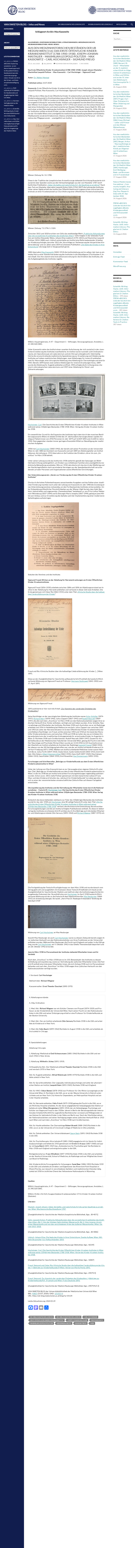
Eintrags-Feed (119, 257)
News (50, 44)
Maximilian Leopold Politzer (41, 1323)
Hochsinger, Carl (35, 424)
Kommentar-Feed (120, 261)
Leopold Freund (85, 745)
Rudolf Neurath (88, 718)
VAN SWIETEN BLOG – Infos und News (24, 24)
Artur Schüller (92, 716)
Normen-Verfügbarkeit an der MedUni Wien (11, 103)
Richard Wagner (83, 813)
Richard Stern (39, 718)
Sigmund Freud (81, 1323)
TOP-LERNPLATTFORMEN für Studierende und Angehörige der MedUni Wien (11, 93)
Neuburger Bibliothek (37, 44)
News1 (56, 44)
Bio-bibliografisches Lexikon (41, 1317)
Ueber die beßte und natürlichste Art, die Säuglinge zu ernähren (73, 185)
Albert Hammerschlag (51, 754)
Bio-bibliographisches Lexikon (68, 1317)
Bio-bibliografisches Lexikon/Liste (71, 24)
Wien (92, 1323)
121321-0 (59, 1293)
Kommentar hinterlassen (67, 64)
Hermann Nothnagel (79, 681)
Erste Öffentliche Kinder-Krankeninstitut (47, 1320)
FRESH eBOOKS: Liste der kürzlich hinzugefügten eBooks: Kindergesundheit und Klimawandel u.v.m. (122, 209)
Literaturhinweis (70, 42)
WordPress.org (119, 266)
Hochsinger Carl (55, 790)
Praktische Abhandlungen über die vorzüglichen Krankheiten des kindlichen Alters (66, 234)
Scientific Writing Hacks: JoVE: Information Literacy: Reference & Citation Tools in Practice (121, 317)
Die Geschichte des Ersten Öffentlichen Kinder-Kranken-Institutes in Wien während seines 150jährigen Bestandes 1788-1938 (65, 804)
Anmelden (117, 252)
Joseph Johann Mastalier (77, 1320)
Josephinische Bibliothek (50, 42)
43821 (34, 1293)
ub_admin (48, 64)
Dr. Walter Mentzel (41, 77)
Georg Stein (75, 1133)
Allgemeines (33, 42)
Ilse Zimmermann (80, 756)
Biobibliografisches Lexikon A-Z (100, 24)
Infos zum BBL (121, 24)
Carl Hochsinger (42, 449)
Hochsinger (56, 802)
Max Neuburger (90, 896)
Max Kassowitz (47, 252)
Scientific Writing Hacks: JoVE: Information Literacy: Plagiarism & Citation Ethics (121, 227)
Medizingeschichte (86, 42)
